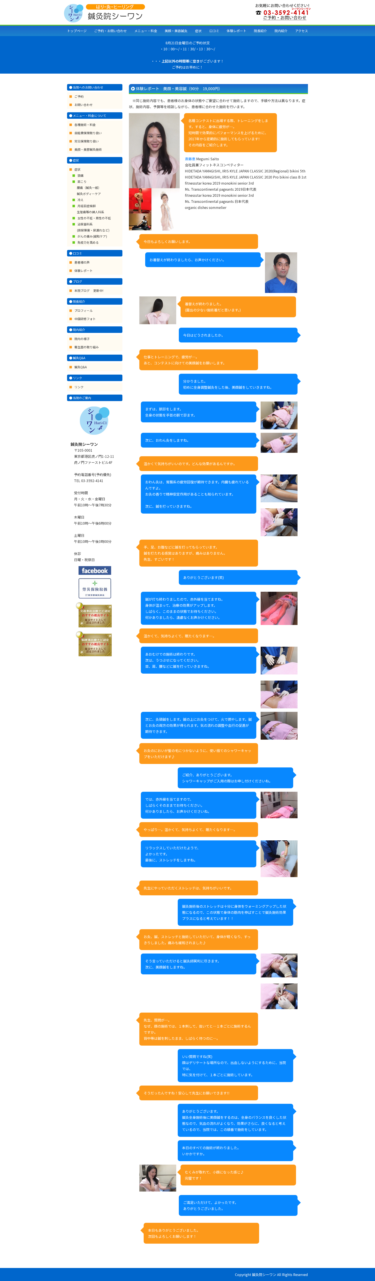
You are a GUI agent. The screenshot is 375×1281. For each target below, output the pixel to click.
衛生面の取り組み (86, 347)
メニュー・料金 (145, 30)
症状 (198, 30)
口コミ (214, 30)
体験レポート (236, 30)
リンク (79, 387)
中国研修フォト (85, 319)
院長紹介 (260, 30)
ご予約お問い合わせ (110, 30)
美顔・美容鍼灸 (176, 30)
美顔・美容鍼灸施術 (88, 149)
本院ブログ (82, 290)
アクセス (301, 30)
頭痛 (80, 175)
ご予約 (79, 96)
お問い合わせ (83, 104)
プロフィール (83, 310)
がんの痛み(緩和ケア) (92, 236)
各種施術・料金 (85, 124)
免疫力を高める (88, 242)
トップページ (77, 30)
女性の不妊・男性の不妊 (94, 218)
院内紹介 (281, 30)
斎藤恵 (190, 158)
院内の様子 (82, 339)
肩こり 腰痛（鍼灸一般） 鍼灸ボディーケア (89, 187)
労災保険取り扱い (86, 141)
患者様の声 (82, 262)
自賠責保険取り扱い (88, 133)
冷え (80, 200)
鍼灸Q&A (80, 367)
